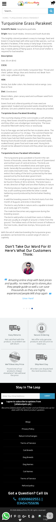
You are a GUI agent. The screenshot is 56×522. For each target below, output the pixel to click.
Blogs (28, 422)
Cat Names (28, 472)
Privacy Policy (49, 403)
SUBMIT (47, 396)
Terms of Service (28, 443)
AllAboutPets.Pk (23, 510)
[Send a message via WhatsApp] (5, 516)
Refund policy (28, 486)
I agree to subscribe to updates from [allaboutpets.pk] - (29, 403)
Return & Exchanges (28, 436)
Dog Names (28, 464)
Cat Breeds (28, 450)
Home (5, 18)
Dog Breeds (28, 457)
